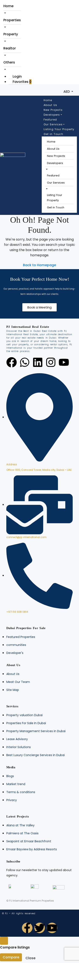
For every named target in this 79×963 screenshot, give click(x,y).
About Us (50, 105)
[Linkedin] (37, 362)
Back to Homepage (39, 265)
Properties (12, 20)
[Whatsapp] (24, 362)
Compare (11, 957)
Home (8, 6)
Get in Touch (53, 134)
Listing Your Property (59, 129)
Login (17, 76)
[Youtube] (64, 362)
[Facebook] (11, 362)
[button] (46, 169)
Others (9, 62)
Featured (50, 119)
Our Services (53, 124)
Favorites (21, 81)
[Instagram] (51, 362)
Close (30, 958)
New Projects (53, 110)
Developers (52, 114)
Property (10, 34)
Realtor (9, 48)
